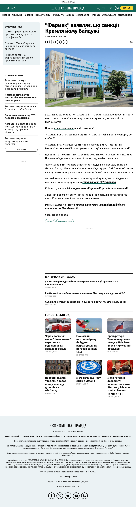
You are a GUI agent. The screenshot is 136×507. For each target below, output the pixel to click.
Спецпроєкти (82, 15)
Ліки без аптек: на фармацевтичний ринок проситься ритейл (19, 57)
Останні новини (14, 75)
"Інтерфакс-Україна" (79, 446)
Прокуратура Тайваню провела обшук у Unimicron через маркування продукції (119, 342)
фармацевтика (65, 221)
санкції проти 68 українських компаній (104, 188)
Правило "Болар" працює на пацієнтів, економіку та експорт (20, 46)
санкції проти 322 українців (99, 182)
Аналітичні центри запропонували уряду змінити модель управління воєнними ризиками (21, 84)
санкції (50, 221)
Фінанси (70, 15)
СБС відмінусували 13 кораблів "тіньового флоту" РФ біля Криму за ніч (85, 301)
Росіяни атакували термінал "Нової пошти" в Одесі (21, 108)
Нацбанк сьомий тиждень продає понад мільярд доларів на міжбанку (55, 384)
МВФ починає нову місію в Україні (88, 379)
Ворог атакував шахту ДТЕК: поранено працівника (21, 117)
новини (6, 15)
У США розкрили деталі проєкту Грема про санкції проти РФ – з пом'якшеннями (81, 283)
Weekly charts (109, 15)
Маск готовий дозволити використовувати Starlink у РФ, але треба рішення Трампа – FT (118, 385)
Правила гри (58, 15)
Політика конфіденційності (49, 436)
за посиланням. (91, 198)
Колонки (28, 15)
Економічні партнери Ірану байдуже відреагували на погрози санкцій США (86, 344)
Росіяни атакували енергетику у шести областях (16, 141)
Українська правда (56, 214)
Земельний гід (125, 15)
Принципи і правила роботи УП (116, 436)
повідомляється (64, 128)
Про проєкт (28, 436)
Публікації (17, 15)
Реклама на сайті (13, 436)
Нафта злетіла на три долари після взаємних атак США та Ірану (21, 97)
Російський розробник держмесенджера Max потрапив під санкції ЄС (85, 293)
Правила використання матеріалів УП (82, 436)
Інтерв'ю (96, 15)
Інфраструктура (42, 15)
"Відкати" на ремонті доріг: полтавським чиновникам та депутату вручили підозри (20, 128)
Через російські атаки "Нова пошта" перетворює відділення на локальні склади (58, 342)
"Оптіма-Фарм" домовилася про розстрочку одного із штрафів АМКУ (21, 34)
